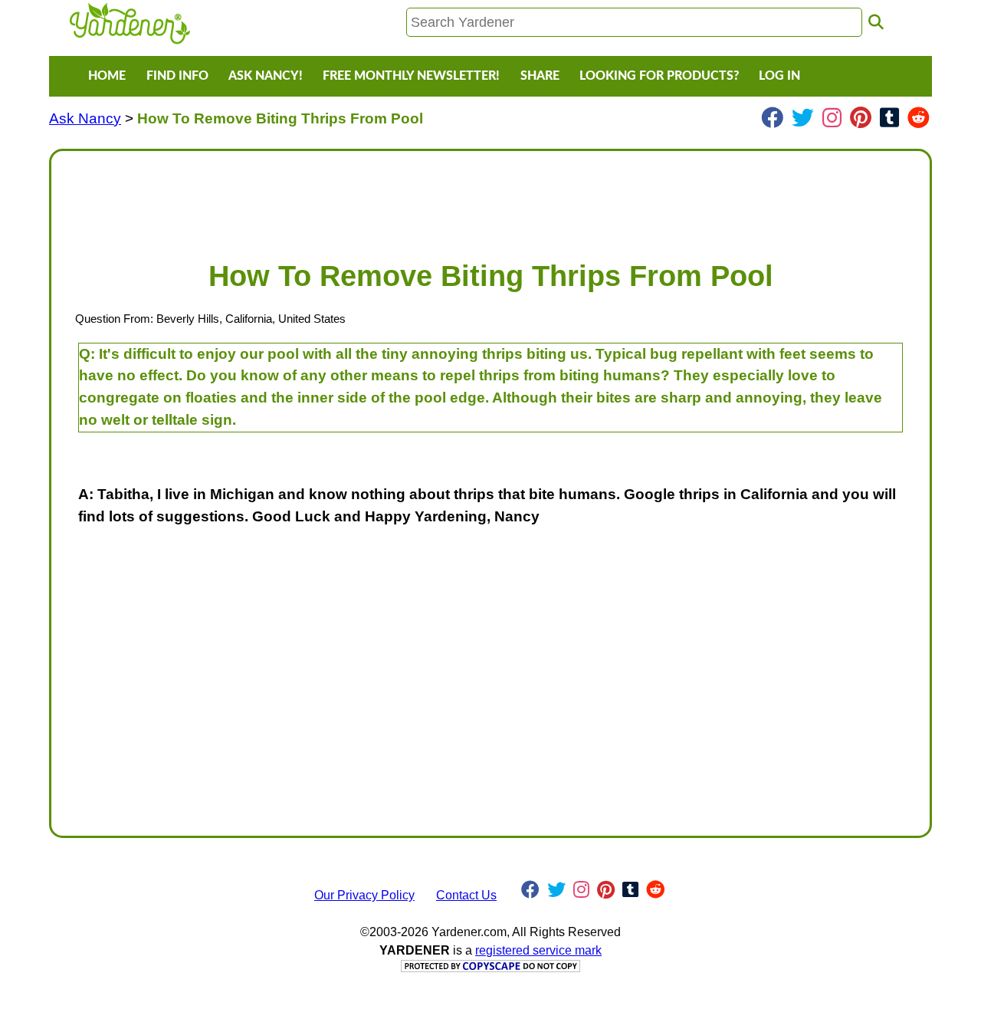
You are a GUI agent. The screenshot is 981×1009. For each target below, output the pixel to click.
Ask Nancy (85, 118)
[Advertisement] (490, 197)
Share (539, 76)
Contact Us (466, 895)
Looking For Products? (659, 76)
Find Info (177, 76)
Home (107, 76)
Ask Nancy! (265, 76)
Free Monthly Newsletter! (411, 76)
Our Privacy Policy (364, 895)
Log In (779, 76)
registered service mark (538, 950)
